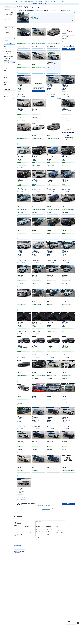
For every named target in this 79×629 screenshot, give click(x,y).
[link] (28, 43)
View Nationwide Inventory (46, 509)
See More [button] (38, 537)
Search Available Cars (68, 48)
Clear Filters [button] (24, 10)
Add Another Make (10, 43)
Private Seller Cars (30, 1)
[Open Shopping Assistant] (78, 623)
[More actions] (29, 49)
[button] (61, 1)
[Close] (75, 621)
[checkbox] (6, 31)
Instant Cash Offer (40, 1)
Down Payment (64, 38)
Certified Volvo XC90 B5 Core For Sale (19, 551)
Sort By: (67, 25)
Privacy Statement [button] (47, 505)
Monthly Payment (64, 33)
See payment (19, 65)
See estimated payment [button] (33, 17)
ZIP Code (12, 10)
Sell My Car (35, 1)
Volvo (24, 6)
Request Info (23, 96)
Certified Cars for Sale (19, 6)
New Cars (26, 1)
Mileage (5, 48)
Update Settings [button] (72, 46)
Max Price (11, 25)
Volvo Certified (20, 37)
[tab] (14, 519)
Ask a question (38, 91)
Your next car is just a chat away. (39, 3)
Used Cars (22, 1)
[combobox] (9, 7)
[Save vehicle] (28, 14)
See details (48, 66)
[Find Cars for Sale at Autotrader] (16, 1)
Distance (5, 10)
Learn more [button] (13, 62)
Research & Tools (47, 1)
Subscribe (68, 503)
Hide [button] (74, 12)
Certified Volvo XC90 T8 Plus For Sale (19, 549)
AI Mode (53, 1)
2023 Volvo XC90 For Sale (17, 545)
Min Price (5, 25)
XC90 (27, 6)
